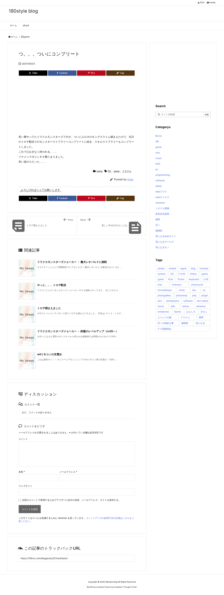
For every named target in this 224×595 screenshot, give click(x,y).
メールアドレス (68, 471)
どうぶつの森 (164, 317)
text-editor (202, 300)
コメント (23, 438)
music (158, 158)
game (27, 36)
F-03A (181, 273)
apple (183, 268)
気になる (200, 323)
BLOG (158, 135)
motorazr (177, 284)
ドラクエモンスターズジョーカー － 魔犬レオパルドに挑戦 (72, 262)
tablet (158, 186)
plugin (204, 295)
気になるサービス (164, 241)
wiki (173, 306)
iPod (170, 279)
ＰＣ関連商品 (164, 328)
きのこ (204, 311)
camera (162, 273)
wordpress (163, 311)
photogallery (164, 295)
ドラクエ (126, 171)
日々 (157, 225)
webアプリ (161, 191)
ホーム (14, 36)
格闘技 (158, 230)
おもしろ (190, 311)
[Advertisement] (77, 106)
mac (157, 152)
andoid (172, 268)
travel (161, 306)
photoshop (181, 295)
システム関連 (162, 208)
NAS (157, 163)
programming (162, 174)
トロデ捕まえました (49, 308)
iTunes (180, 279)
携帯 (157, 219)
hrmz (130, 179)
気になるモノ (162, 247)
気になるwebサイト (165, 236)
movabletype (165, 290)
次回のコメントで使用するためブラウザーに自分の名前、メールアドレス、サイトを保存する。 (71, 500)
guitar (161, 279)
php (194, 295)
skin (160, 300)
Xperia (177, 311)
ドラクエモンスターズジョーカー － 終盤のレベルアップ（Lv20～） (77, 331)
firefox (193, 273)
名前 (22, 471)
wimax (185, 306)
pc (156, 169)
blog (193, 268)
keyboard (194, 279)
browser (204, 268)
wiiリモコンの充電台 (49, 354)
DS (109, 171)
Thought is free (129, 587)
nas (194, 290)
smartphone (172, 300)
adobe (161, 268)
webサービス (162, 197)
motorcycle (197, 284)
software (160, 180)
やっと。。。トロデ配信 (51, 285)
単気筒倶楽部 (162, 213)
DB (157, 141)
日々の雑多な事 (166, 323)
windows (160, 202)
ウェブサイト (25, 485)
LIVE (206, 279)
